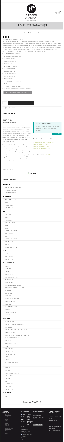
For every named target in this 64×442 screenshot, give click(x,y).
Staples (7, 378)
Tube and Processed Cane (8, 418)
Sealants (8, 340)
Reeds (4, 250)
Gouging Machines (10, 293)
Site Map (55, 432)
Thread (7, 359)
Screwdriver (9, 376)
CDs (6, 396)
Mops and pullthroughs (12, 338)
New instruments (29, 27)
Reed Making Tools (8, 262)
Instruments (21, 27)
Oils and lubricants (11, 362)
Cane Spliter (9, 274)
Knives (7, 266)
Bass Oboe (8, 386)
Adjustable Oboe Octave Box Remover (17, 335)
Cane (4, 211)
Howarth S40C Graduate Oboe (41, 144)
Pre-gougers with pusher (13, 285)
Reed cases (8, 327)
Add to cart (21, 103)
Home (15, 27)
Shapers (7, 309)
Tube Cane (8, 214)
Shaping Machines (10, 301)
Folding (7, 315)
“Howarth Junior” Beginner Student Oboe (44, 142)
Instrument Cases (10, 343)
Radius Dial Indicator (11, 277)
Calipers (7, 368)
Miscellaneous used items (13, 187)
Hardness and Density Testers (14, 288)
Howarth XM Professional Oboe (42, 148)
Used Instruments (10, 193)
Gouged (7, 228)
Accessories (6, 318)
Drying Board (9, 282)
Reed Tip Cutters (10, 332)
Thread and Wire (10, 354)
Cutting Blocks (10, 321)
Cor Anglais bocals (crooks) (14, 324)
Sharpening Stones (11, 307)
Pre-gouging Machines (12, 298)
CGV (50, 426)
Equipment (8, 269)
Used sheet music (10, 190)
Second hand (6, 184)
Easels (7, 271)
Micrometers (9, 280)
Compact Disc (6, 392)
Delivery (13, 113)
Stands (7, 365)
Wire (6, 357)
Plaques (7, 370)
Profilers (8, 296)
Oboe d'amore (9, 205)
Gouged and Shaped (11, 231)
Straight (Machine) (11, 312)
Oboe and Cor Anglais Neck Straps (16, 330)
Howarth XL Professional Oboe (41, 146)
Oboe (6, 202)
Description (6, 113)
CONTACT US (48, 154)
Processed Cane (10, 223)
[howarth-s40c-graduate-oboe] (32, 33)
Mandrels (8, 304)
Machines (8, 290)
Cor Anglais (9, 208)
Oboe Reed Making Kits (12, 373)
